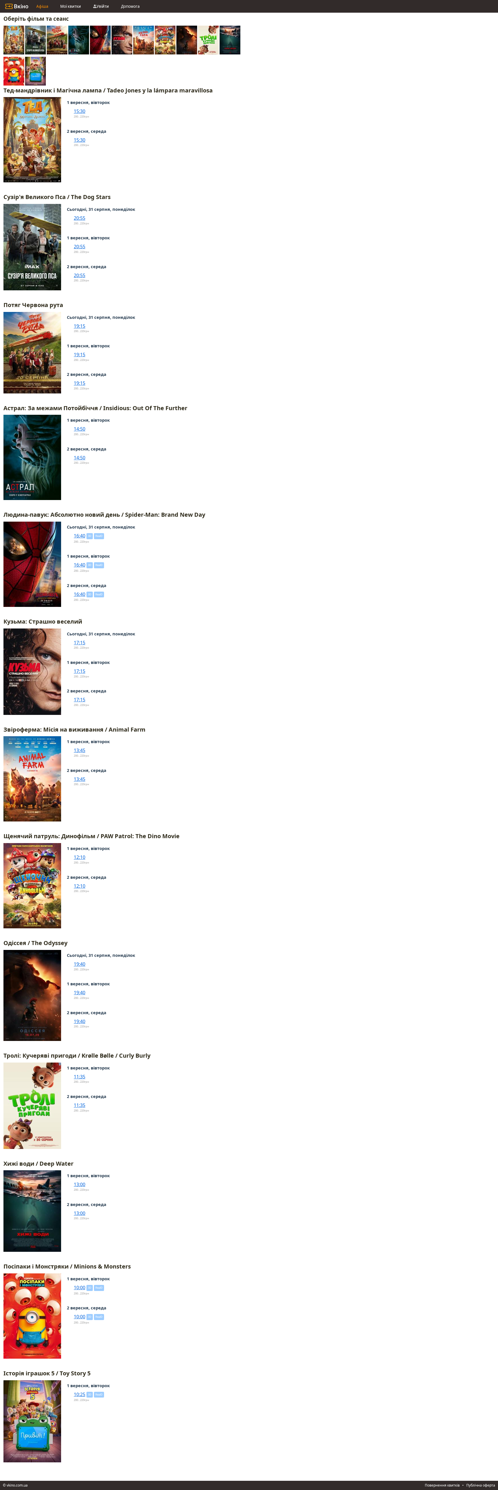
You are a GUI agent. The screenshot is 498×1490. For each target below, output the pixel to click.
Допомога (130, 6)
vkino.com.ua (17, 1485)
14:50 (79, 429)
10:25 (79, 1394)
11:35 (79, 1077)
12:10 (79, 857)
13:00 (79, 1184)
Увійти (103, 6)
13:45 (79, 750)
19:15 (79, 326)
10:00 (79, 1287)
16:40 (79, 536)
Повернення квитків (442, 1485)
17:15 (79, 642)
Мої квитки (70, 6)
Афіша (42, 6)
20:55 (79, 218)
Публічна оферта (480, 1485)
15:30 (79, 111)
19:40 (79, 964)
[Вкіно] (16, 6)
